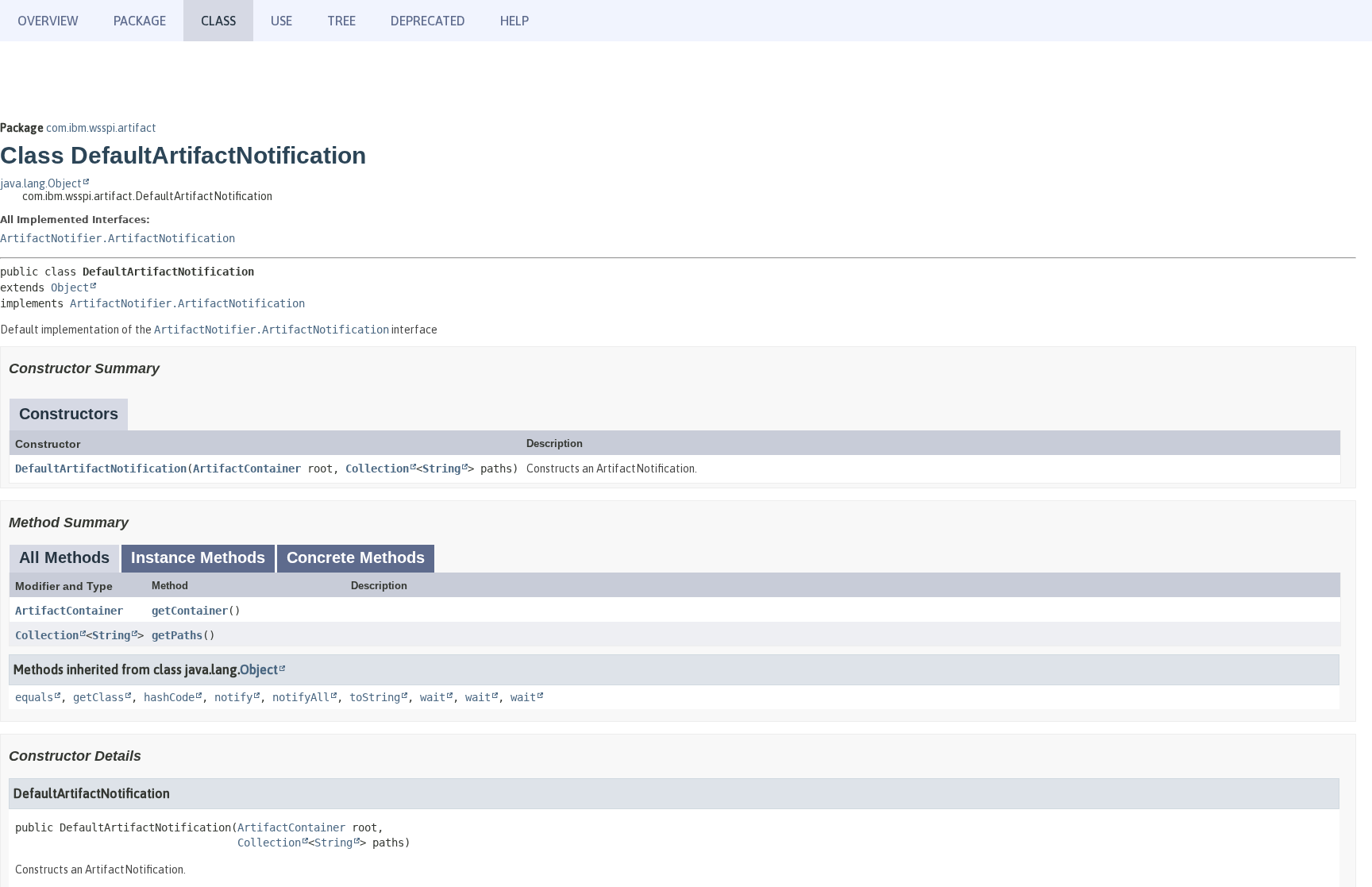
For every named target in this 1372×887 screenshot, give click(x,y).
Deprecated (428, 20)
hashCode (169, 697)
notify (233, 697)
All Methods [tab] (64, 557)
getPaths (177, 635)
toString (374, 697)
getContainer (190, 610)
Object (70, 287)
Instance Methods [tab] (198, 557)
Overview (48, 20)
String (441, 468)
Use (281, 20)
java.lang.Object (41, 183)
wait (432, 697)
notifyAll (301, 697)
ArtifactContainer (247, 468)
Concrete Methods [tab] (356, 557)
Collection (377, 468)
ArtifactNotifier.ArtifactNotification (117, 238)
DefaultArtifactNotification (101, 468)
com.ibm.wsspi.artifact (101, 127)
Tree (341, 20)
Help (514, 20)
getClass (98, 697)
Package (140, 20)
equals (34, 697)
